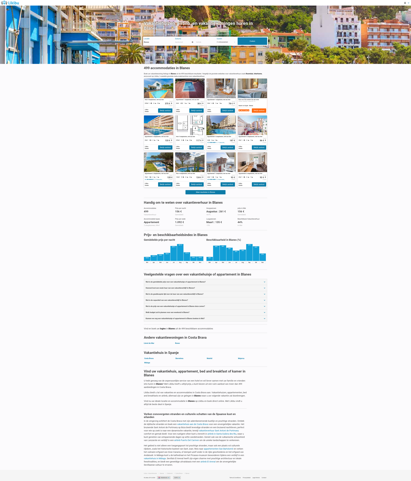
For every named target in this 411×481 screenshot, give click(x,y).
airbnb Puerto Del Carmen (186, 440)
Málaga (147, 363)
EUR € (176, 477)
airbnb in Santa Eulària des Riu (222, 434)
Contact (264, 477)
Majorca (241, 358)
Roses (177, 343)
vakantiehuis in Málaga (155, 458)
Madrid (209, 358)
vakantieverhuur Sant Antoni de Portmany (219, 430)
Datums (178, 39)
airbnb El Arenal (208, 461)
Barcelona (179, 358)
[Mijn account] (407, 3)
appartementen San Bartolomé (218, 448)
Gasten (219, 39)
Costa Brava (149, 358)
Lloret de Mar (149, 343)
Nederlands (164, 477)
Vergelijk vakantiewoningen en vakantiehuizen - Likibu (10, 2)
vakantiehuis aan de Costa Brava (192, 424)
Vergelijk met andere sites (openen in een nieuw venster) (251, 47)
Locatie (146, 39)
